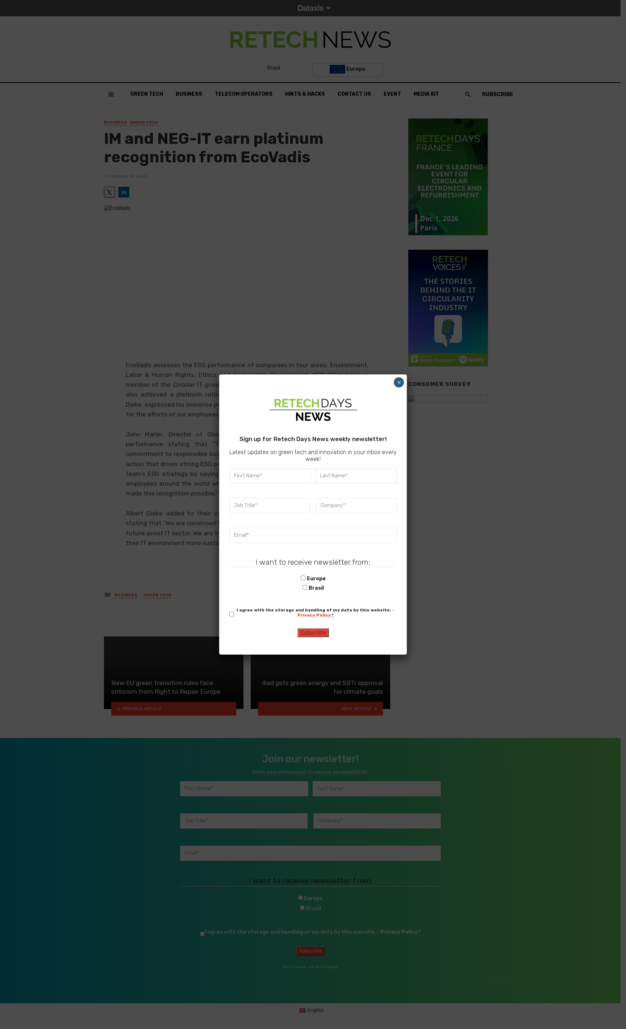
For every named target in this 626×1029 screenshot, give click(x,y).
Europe (316, 579)
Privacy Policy (314, 615)
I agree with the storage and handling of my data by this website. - (316, 612)
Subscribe (313, 632)
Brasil (316, 588)
